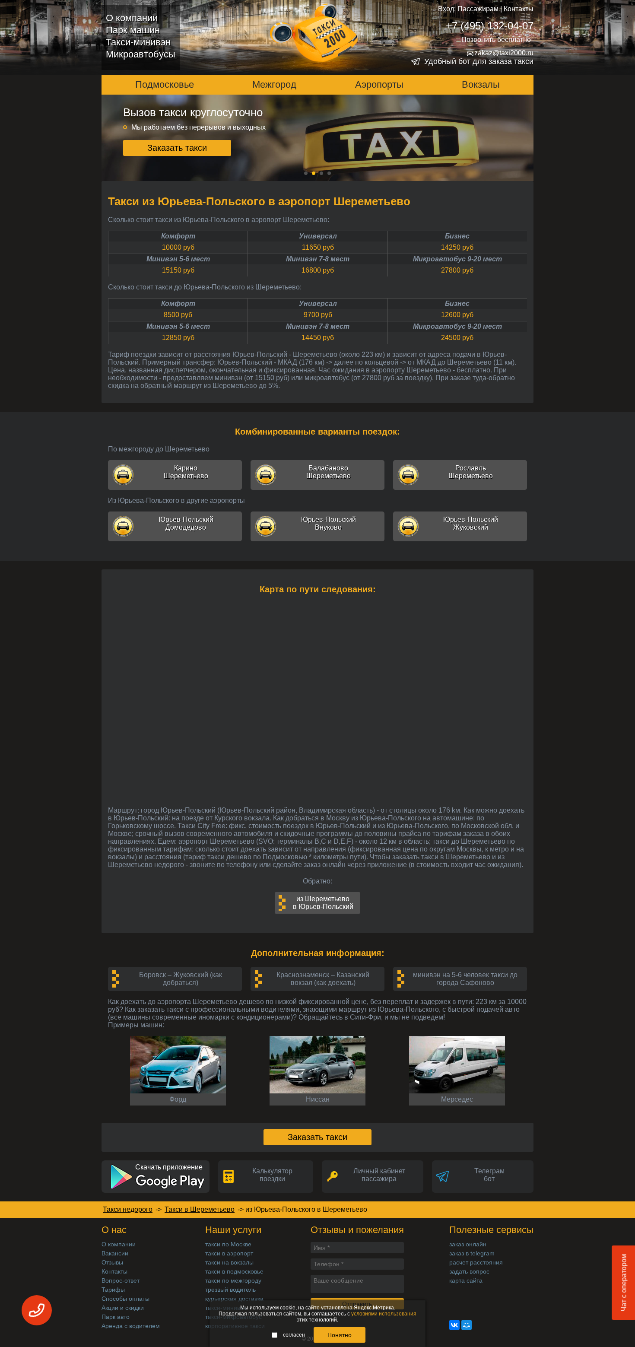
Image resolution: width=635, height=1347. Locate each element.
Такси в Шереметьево (200, 1209)
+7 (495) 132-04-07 (489, 26)
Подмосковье (164, 84)
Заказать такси (177, 150)
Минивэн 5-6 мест (178, 259)
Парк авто (116, 1316)
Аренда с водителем (131, 1325)
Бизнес (457, 236)
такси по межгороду (233, 1280)
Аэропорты (379, 84)
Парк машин (133, 30)
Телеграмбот (489, 1174)
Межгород (274, 84)
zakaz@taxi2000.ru (500, 53)
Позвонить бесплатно (496, 39)
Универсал (318, 236)
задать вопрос (469, 1271)
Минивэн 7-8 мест (317, 259)
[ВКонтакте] (454, 1325)
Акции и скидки (123, 1307)
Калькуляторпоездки (272, 1174)
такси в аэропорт (229, 1253)
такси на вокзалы (229, 1262)
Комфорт (178, 236)
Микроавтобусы (140, 54)
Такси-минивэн (138, 42)
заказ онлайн (467, 1244)
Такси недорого (127, 1209)
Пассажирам (477, 9)
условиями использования (383, 1314)
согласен (294, 1335)
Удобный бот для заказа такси (478, 61)
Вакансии (115, 1253)
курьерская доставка (234, 1298)
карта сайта (466, 1280)
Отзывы (112, 1262)
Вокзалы (481, 84)
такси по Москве (228, 1244)
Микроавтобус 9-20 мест (457, 259)
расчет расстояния (476, 1262)
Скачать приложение (169, 1167)
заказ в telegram (472, 1253)
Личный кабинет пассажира (379, 1174)
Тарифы (113, 1289)
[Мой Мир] (466, 1325)
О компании (132, 18)
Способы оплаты (125, 1298)
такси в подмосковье (234, 1271)
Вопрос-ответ (121, 1280)
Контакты (518, 9)
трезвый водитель (230, 1289)
